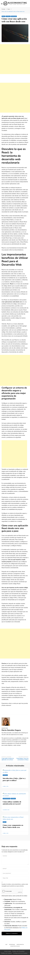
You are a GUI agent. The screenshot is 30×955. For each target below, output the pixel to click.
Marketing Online (15, 946)
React (3, 16)
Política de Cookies (6, 953)
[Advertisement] (15, 59)
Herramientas (20, 944)
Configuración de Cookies (20, 953)
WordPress (12, 944)
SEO (6, 944)
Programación (6, 798)
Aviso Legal (7, 951)
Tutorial (8, 16)
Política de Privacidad (18, 951)
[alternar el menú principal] (1, 3)
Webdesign (13, 16)
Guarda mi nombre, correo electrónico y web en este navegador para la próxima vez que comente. (15, 885)
